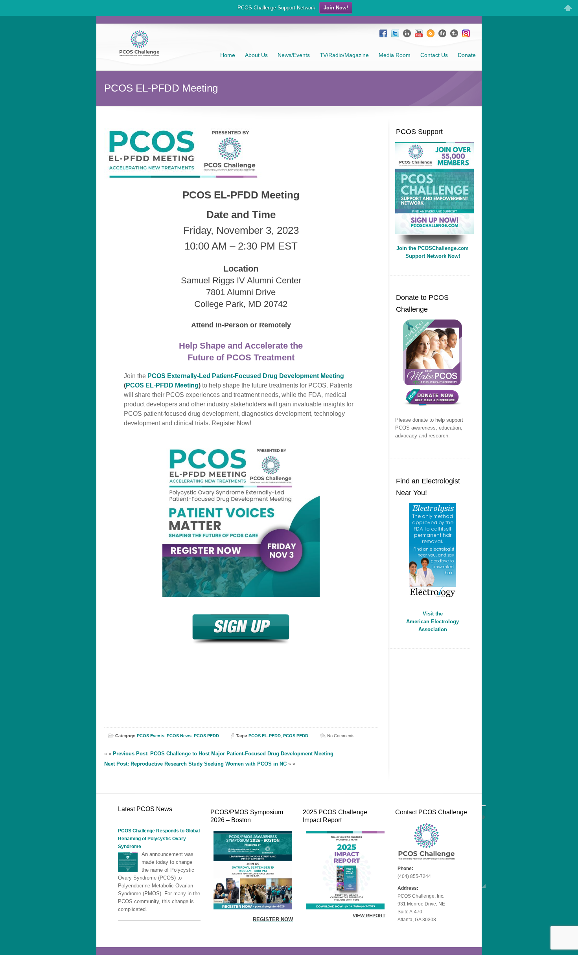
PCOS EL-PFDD (265, 735)
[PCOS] (434, 232)
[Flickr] (442, 33)
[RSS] (430, 33)
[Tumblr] (454, 33)
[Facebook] (383, 33)
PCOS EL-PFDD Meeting (162, 385)
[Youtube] (419, 33)
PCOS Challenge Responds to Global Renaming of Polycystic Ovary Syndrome (159, 838)
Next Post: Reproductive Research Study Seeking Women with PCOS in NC (195, 764)
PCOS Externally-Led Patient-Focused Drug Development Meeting (245, 376)
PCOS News (179, 735)
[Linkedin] (407, 33)
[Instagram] (466, 33)
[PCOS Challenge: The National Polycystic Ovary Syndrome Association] (139, 52)
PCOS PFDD (206, 735)
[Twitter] (395, 33)
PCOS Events (150, 735)
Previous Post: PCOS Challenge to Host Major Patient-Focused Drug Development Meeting (223, 754)
